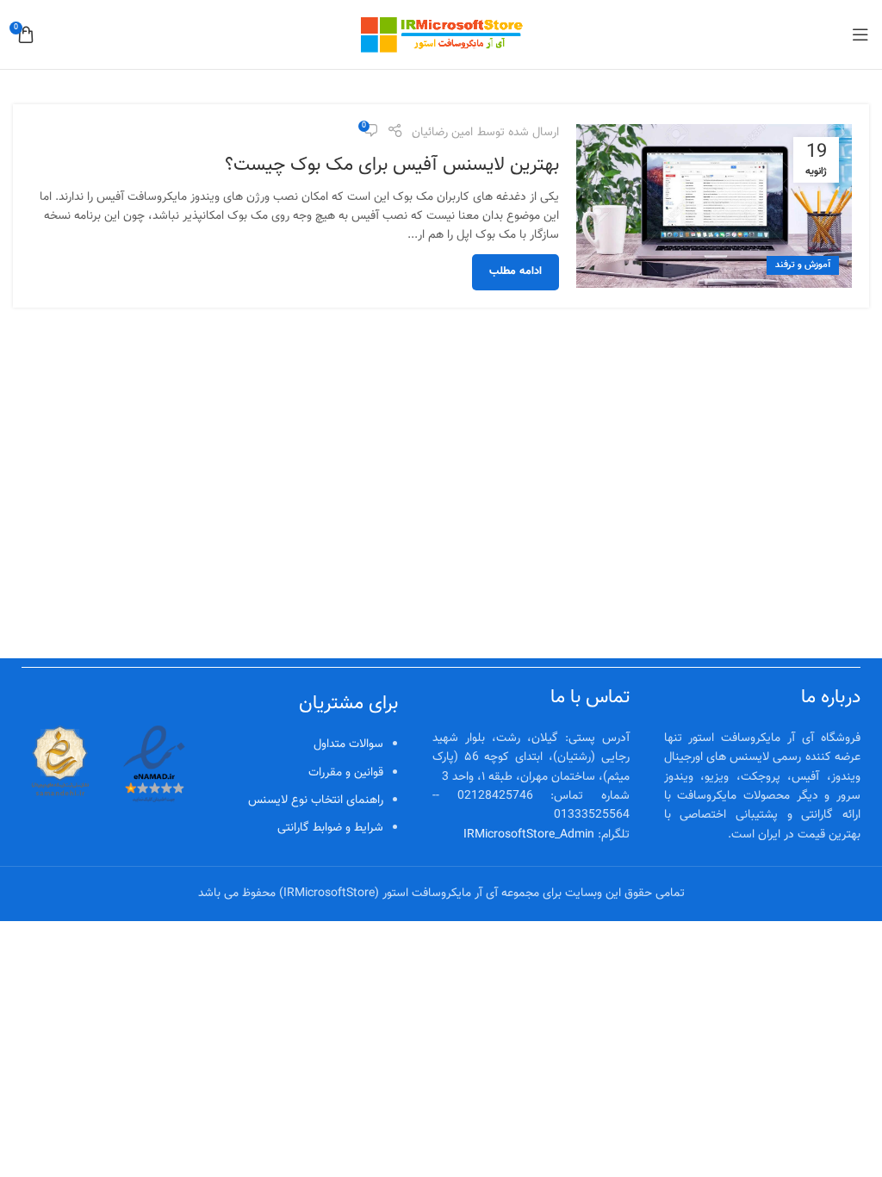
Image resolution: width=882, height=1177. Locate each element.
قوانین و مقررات (345, 772)
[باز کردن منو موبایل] (860, 34)
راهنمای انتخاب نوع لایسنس (315, 800)
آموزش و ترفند (802, 265)
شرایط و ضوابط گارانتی (330, 828)
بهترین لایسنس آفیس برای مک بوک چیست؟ (392, 165)
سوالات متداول (348, 744)
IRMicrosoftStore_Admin (528, 834)
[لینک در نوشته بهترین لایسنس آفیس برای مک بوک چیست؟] (714, 206)
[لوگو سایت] (441, 35)
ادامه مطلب (515, 271)
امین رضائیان (442, 132)
